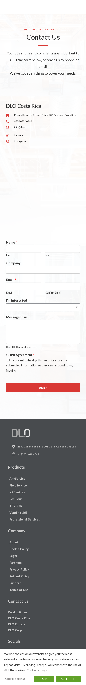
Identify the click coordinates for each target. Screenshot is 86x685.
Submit (43, 387)
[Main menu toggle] (78, 7)
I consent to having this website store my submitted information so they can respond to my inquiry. (39, 365)
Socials (14, 641)
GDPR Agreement (20, 355)
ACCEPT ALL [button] (68, 678)
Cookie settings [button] (37, 670)
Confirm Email (53, 292)
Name (11, 242)
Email (11, 279)
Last (47, 255)
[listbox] (43, 307)
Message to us (17, 317)
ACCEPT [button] (44, 678)
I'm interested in (18, 300)
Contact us (18, 601)
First (8, 255)
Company (13, 263)
